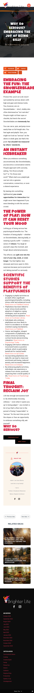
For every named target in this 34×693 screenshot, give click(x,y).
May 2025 (6, 629)
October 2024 (7, 643)
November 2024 (7, 640)
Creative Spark (7, 659)
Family (5, 662)
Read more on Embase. (14, 365)
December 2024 (7, 637)
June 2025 (6, 627)
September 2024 (8, 646)
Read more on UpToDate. (14, 354)
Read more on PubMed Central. (17, 304)
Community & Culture (9, 654)
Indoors (5, 668)
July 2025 (6, 624)
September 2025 (8, 619)
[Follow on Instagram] (19, 499)
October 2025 (7, 616)
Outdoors (6, 670)
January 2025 (7, 635)
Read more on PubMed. (14, 329)
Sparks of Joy (25, 45)
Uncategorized (7, 681)
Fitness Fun (17, 45)
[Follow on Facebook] (15, 499)
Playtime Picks (7, 673)
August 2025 (6, 621)
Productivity (6, 676)
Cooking (5, 657)
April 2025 (6, 632)
